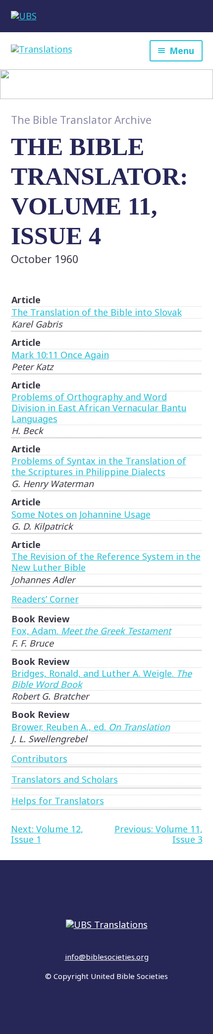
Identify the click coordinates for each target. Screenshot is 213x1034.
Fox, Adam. (91, 631)
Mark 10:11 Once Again (60, 355)
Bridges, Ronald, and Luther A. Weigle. (101, 678)
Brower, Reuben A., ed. (90, 727)
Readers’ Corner (45, 599)
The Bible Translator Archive (81, 120)
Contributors (39, 758)
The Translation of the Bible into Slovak (96, 312)
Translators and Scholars (64, 779)
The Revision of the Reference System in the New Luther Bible (106, 561)
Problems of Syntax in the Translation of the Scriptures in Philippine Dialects (98, 466)
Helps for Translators (57, 801)
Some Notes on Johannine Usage (81, 514)
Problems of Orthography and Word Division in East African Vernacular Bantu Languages (99, 407)
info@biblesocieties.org (107, 957)
